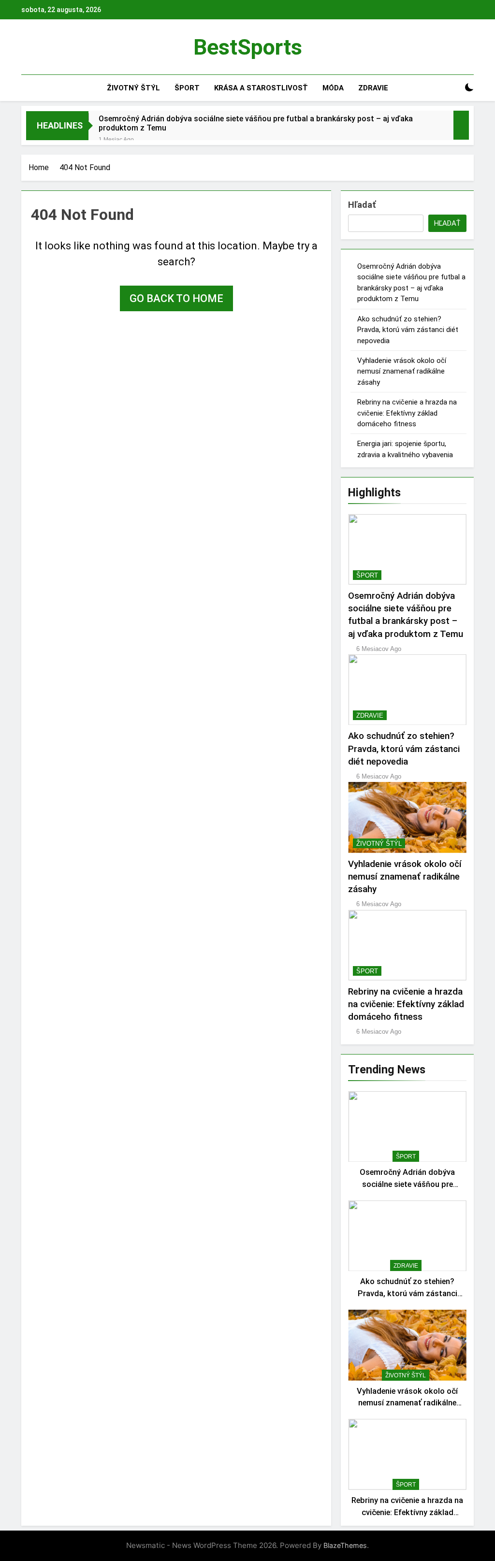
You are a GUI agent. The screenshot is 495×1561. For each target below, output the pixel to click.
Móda (333, 88)
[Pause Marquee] (461, 125)
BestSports (247, 47)
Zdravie (373, 88)
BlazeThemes (345, 1545)
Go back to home (176, 298)
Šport (187, 88)
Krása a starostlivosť (261, 88)
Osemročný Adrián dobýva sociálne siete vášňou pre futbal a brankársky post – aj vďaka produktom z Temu (256, 123)
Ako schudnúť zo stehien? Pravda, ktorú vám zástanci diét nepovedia (407, 330)
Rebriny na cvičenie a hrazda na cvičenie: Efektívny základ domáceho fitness (407, 413)
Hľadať (362, 205)
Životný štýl (133, 88)
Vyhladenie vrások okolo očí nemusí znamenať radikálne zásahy (401, 371)
